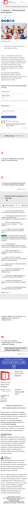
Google (4, 87)
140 (10, 18)
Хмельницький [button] (12, 2)
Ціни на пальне (9, 205)
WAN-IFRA (13, 424)
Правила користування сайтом (14, 405)
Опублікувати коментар (8, 117)
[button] (2, 2)
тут (17, 418)
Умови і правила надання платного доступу (14, 408)
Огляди (17, 393)
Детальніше (4, 386)
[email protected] (14, 500)
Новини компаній (19, 391)
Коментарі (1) (5, 92)
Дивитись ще (22, 189)
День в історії (5, 95)
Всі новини (22, 2)
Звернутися (4, 401)
